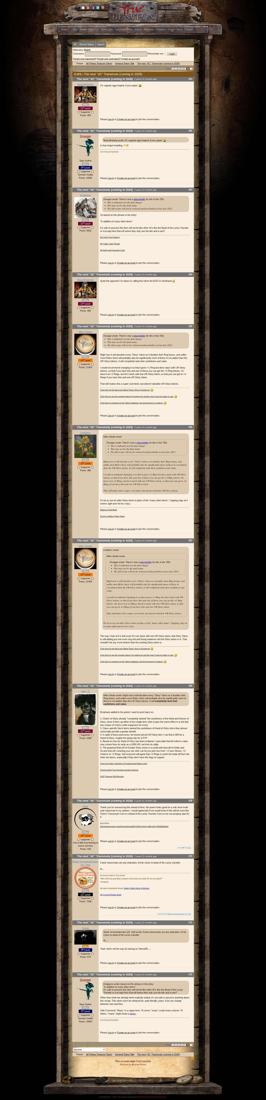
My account (166, 13)
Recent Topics (87, 44)
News (180, 29)
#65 (190, 326)
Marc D (85, 691)
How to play (107, 29)
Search (101, 44)
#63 (190, 189)
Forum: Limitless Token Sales (112, 516)
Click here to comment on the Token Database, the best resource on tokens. (132, 403)
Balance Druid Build (108, 510)
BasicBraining (85, 84)
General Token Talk (124, 63)
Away (85, 946)
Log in (111, 119)
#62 (190, 130)
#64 (190, 274)
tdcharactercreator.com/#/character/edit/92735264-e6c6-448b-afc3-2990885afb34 (134, 826)
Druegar (85, 136)
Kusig (85, 928)
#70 (190, 856)
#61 (190, 79)
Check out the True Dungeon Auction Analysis (119, 770)
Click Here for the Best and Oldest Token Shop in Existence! (125, 390)
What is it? (94, 29)
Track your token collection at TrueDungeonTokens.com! (123, 764)
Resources (149, 29)
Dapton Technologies (159, 1097)
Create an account (130, 59)
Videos (171, 29)
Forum (83, 29)
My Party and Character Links (112, 250)
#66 (190, 427)
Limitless (85, 432)
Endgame (85, 195)
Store (75, 29)
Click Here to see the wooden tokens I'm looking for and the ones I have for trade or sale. (137, 397)
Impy (85, 806)
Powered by (125, 1064)
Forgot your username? (109, 59)
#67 (190, 540)
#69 (190, 800)
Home (64, 29)
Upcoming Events (124, 29)
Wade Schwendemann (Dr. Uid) (179, 914)
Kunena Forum (139, 1064)
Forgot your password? (84, 59)
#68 (190, 685)
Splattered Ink (144, 1097)
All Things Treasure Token (99, 63)
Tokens (138, 29)
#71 (190, 922)
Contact (188, 29)
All (75, 44)
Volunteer (161, 29)
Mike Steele (85, 331)
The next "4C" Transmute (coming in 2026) (158, 63)
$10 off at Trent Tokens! (110, 237)
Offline (85, 105)
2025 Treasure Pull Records (112, 777)
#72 (190, 974)
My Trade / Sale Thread (110, 244)
